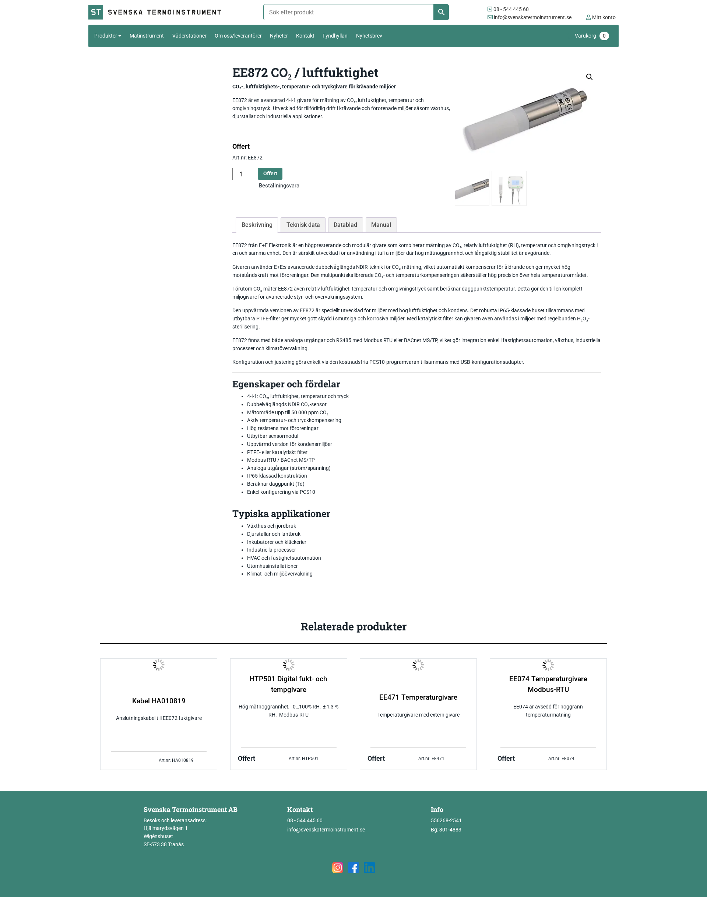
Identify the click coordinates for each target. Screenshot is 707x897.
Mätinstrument (147, 36)
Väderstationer (189, 36)
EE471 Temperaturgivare (418, 697)
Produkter (105, 36)
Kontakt (305, 36)
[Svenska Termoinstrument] (158, 12)
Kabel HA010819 (159, 701)
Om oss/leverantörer (238, 36)
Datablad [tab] (345, 224)
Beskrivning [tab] (257, 224)
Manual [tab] (381, 224)
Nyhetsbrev (369, 36)
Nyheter (279, 36)
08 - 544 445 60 (510, 9)
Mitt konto (603, 17)
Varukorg (590, 36)
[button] (589, 77)
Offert (270, 173)
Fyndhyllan (335, 36)
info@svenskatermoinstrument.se (532, 17)
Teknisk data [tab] (303, 224)
